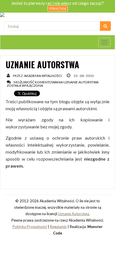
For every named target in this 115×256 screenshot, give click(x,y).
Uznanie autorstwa (42, 64)
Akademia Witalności (43, 76)
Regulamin (58, 226)
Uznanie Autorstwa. (74, 214)
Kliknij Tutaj (57, 8)
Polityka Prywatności (30, 226)
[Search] (105, 26)
